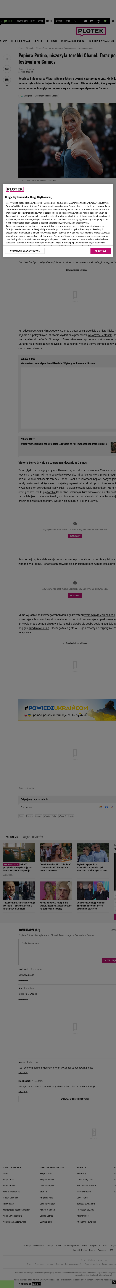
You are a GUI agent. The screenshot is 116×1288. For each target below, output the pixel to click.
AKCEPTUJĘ (100, 251)
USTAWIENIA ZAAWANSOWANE (25, 250)
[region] (58, 220)
